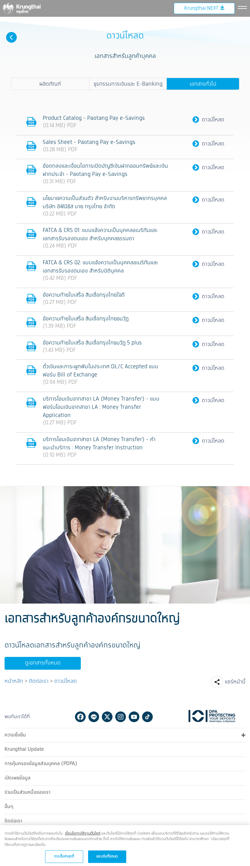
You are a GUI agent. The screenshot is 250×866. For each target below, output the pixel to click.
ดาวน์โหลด (213, 120)
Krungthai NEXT (201, 8)
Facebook (80, 716)
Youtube (134, 716)
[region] (125, 845)
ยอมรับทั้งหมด (107, 856)
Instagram (120, 716)
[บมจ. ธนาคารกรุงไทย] (21, 8)
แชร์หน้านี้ (235, 682)
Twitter (107, 716)
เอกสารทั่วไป (203, 84)
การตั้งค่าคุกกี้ (64, 856)
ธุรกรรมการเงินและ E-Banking (128, 84)
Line (93, 716)
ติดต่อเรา (38, 681)
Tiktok (147, 716)
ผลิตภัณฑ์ (50, 84)
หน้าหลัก (14, 681)
